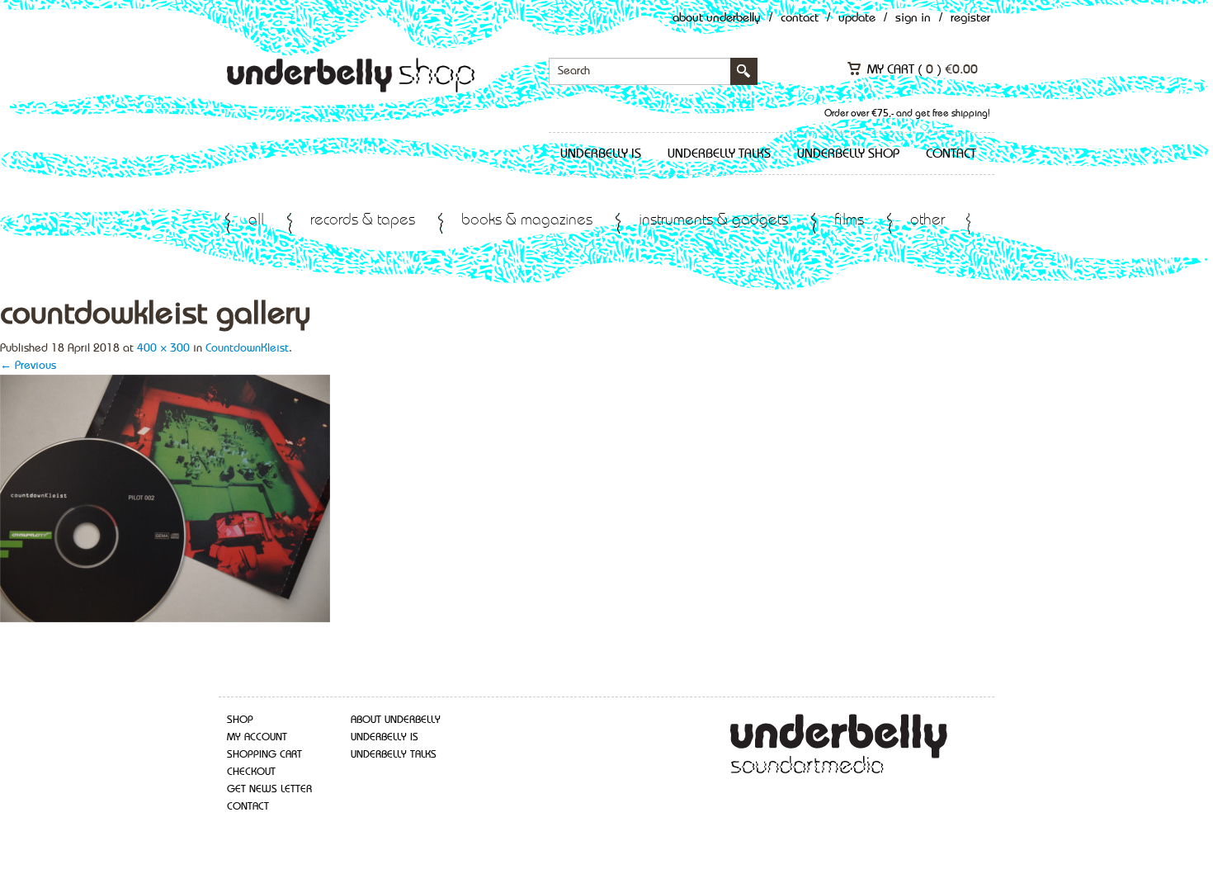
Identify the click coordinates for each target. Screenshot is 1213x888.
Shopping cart (264, 754)
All (256, 221)
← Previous (28, 365)
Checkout (251, 772)
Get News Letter (269, 789)
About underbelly (396, 720)
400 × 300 (163, 348)
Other (927, 221)
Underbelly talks (719, 154)
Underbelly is (600, 154)
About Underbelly (717, 18)
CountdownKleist (247, 348)
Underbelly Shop (848, 154)
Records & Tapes (362, 221)
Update (857, 18)
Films (849, 221)
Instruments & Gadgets (713, 221)
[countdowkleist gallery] (165, 496)
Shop (240, 720)
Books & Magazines (526, 221)
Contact (800, 18)
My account (257, 737)
